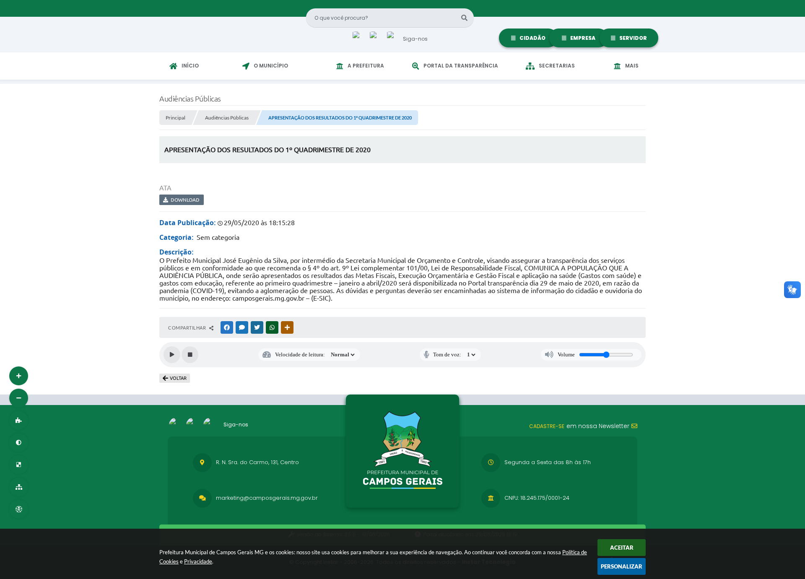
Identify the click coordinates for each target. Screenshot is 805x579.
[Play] (172, 354)
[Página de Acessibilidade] (18, 509)
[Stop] (190, 354)
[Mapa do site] (18, 487)
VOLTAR (178, 378)
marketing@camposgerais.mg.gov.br (267, 498)
